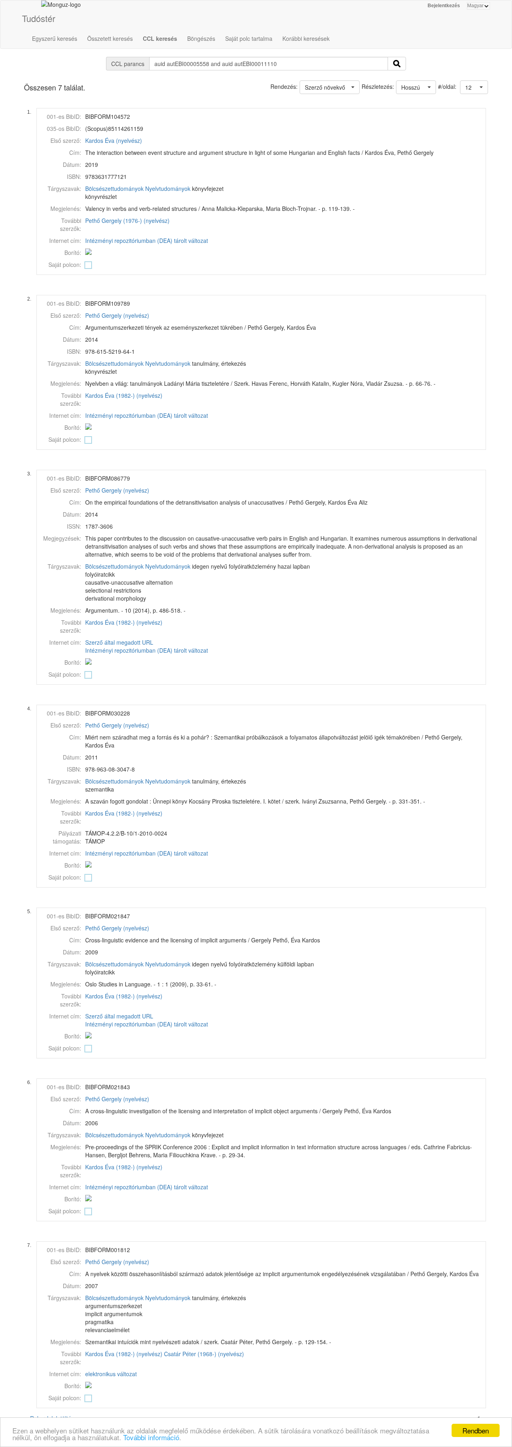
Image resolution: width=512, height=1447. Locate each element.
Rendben (475, 1430)
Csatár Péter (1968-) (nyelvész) (204, 1354)
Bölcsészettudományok (114, 188)
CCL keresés (160, 38)
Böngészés (201, 38)
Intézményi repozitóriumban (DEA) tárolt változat (146, 240)
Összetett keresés (110, 38)
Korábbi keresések (306, 38)
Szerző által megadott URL (119, 642)
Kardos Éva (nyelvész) (113, 140)
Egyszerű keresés (54, 38)
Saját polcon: (64, 265)
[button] (474, 87)
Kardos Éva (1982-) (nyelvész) (123, 395)
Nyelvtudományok (167, 188)
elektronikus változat (111, 1374)
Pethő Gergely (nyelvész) (117, 315)
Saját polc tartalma (248, 38)
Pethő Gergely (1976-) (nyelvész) (127, 220)
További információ (151, 1437)
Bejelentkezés (444, 5)
